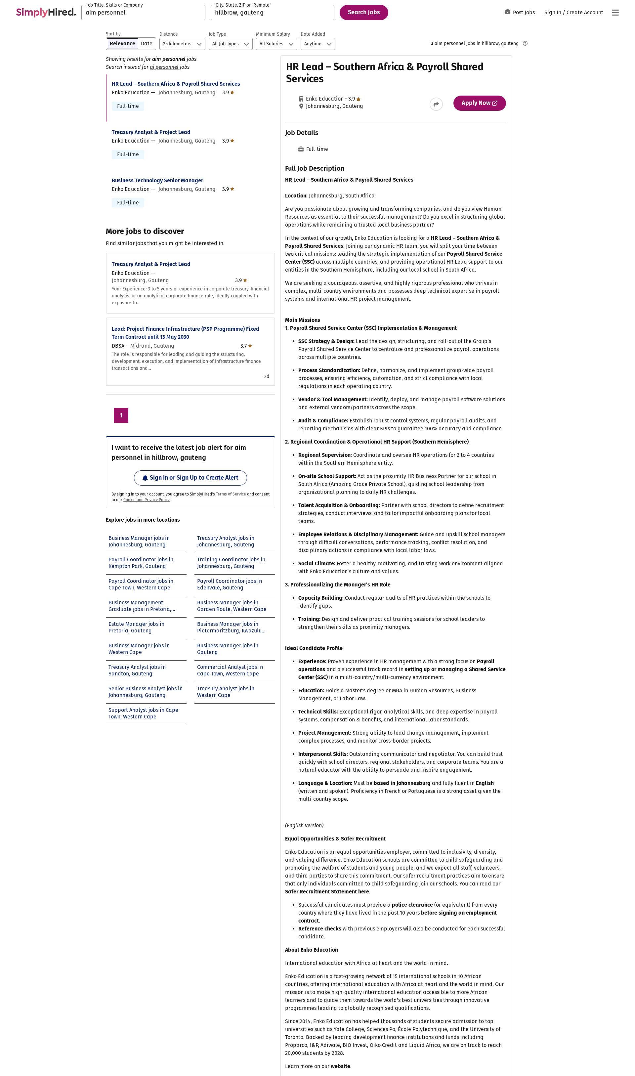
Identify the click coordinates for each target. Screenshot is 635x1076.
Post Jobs (524, 12)
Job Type (217, 34)
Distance (168, 34)
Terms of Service (231, 494)
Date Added (313, 34)
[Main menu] (615, 13)
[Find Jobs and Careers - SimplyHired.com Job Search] (46, 13)
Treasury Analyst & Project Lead (151, 132)
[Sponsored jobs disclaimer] (525, 43)
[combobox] (143, 12)
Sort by (113, 34)
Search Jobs (364, 12)
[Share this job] (436, 104)
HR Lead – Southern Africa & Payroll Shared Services (176, 84)
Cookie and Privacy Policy (146, 499)
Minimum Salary (273, 34)
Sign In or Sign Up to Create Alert (194, 477)
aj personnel (164, 67)
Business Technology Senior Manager (157, 180)
